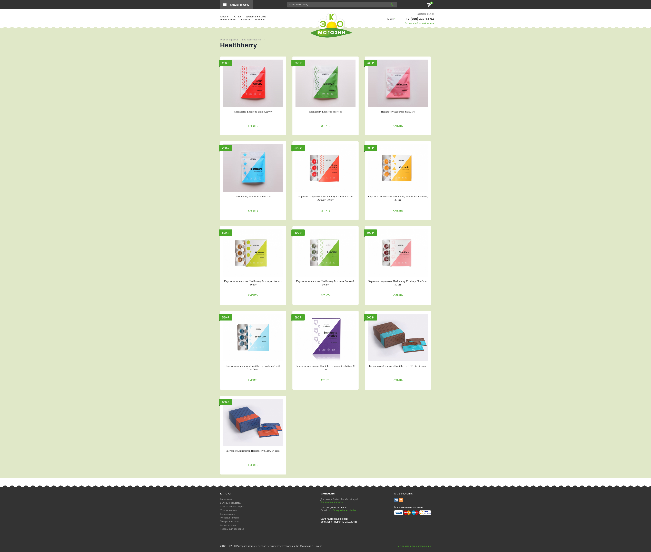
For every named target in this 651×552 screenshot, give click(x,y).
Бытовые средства (230, 502)
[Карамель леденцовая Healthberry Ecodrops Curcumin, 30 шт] (398, 168)
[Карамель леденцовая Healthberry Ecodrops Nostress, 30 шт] (253, 253)
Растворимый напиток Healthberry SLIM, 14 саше (253, 450)
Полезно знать (228, 19)
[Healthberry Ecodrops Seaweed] (325, 83)
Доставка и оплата (256, 16)
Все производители (252, 39)
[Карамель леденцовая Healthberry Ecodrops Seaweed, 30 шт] (325, 253)
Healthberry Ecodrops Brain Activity (253, 111)
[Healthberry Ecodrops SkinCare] (398, 83)
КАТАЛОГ (226, 493)
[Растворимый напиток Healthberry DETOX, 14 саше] (398, 337)
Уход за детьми (228, 510)
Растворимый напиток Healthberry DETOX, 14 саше (398, 366)
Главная (224, 16)
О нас (237, 16)
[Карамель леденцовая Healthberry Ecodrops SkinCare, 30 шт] (398, 253)
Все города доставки (331, 502)
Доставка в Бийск (426, 14)
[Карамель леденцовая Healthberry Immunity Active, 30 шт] (325, 337)
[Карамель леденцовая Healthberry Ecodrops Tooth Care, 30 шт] (253, 337)
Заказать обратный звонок (419, 23)
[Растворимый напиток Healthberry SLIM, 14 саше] (253, 422)
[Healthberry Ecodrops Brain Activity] (253, 83)
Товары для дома (230, 521)
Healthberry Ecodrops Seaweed (325, 111)
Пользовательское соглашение (414, 546)
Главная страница (229, 39)
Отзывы (245, 19)
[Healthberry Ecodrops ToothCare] (253, 168)
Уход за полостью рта (232, 506)
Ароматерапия (228, 525)
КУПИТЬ (253, 125)
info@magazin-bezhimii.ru (343, 510)
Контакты (260, 19)
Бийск (390, 19)
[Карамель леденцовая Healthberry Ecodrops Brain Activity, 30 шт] (325, 168)
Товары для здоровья (232, 528)
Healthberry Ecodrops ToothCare (253, 196)
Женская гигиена (229, 517)
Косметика (226, 499)
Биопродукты (227, 514)
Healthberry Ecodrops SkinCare (398, 111)
